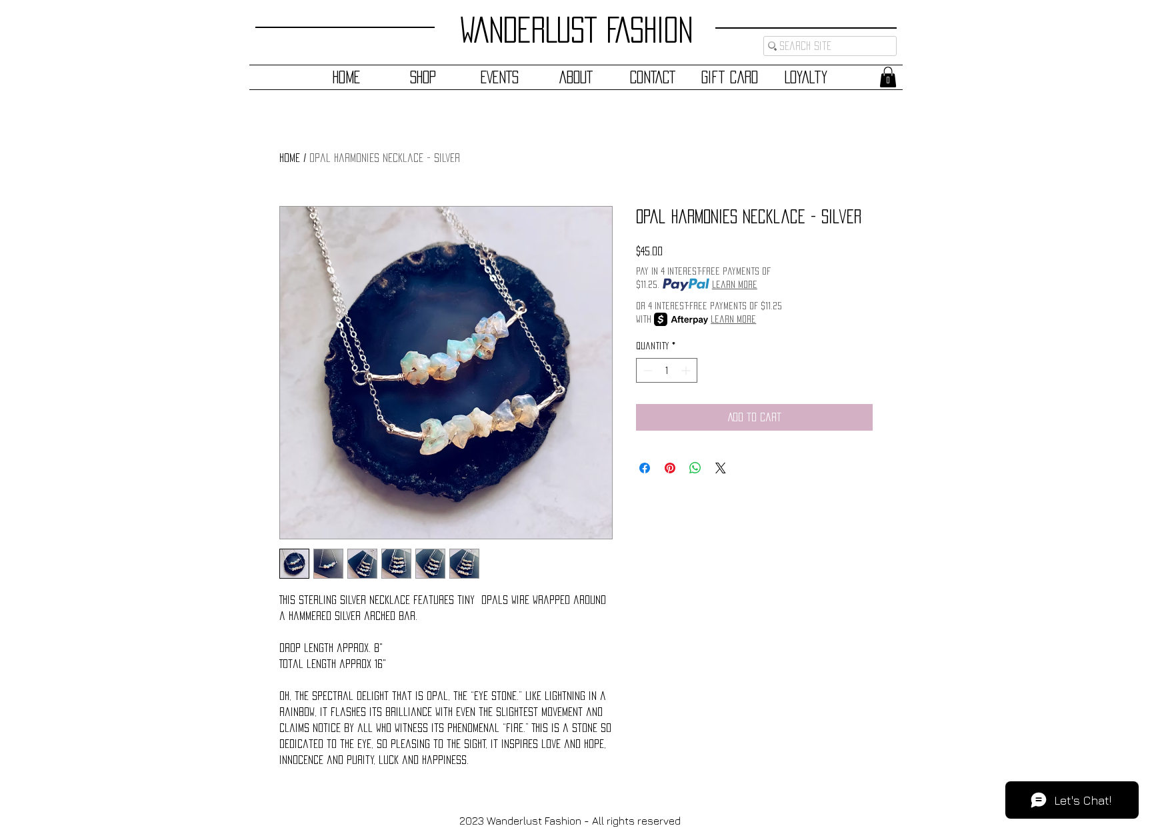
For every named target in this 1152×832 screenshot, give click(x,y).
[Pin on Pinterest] (670, 468)
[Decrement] (646, 370)
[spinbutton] (667, 370)
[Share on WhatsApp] (695, 468)
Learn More (734, 284)
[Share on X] (721, 468)
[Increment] (687, 370)
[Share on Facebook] (645, 468)
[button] (888, 77)
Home (289, 157)
